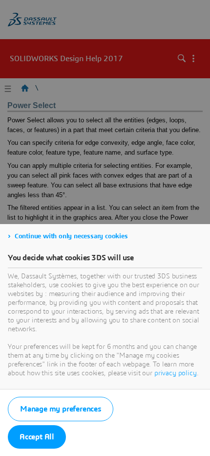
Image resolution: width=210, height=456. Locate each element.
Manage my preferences (60, 409)
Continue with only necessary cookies (71, 236)
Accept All (37, 437)
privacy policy (175, 373)
